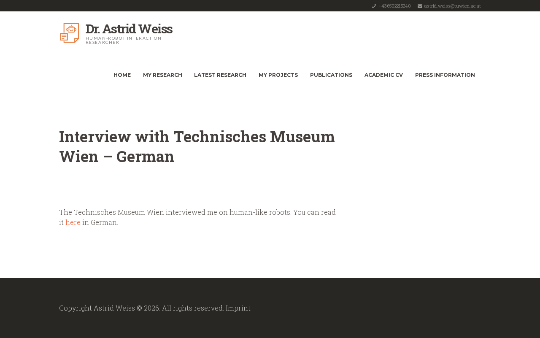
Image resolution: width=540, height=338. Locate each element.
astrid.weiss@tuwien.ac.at (452, 6)
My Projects (278, 75)
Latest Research (220, 75)
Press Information (445, 75)
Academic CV (383, 75)
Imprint (238, 307)
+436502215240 (394, 6)
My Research (162, 75)
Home (122, 75)
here (73, 222)
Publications (331, 75)
